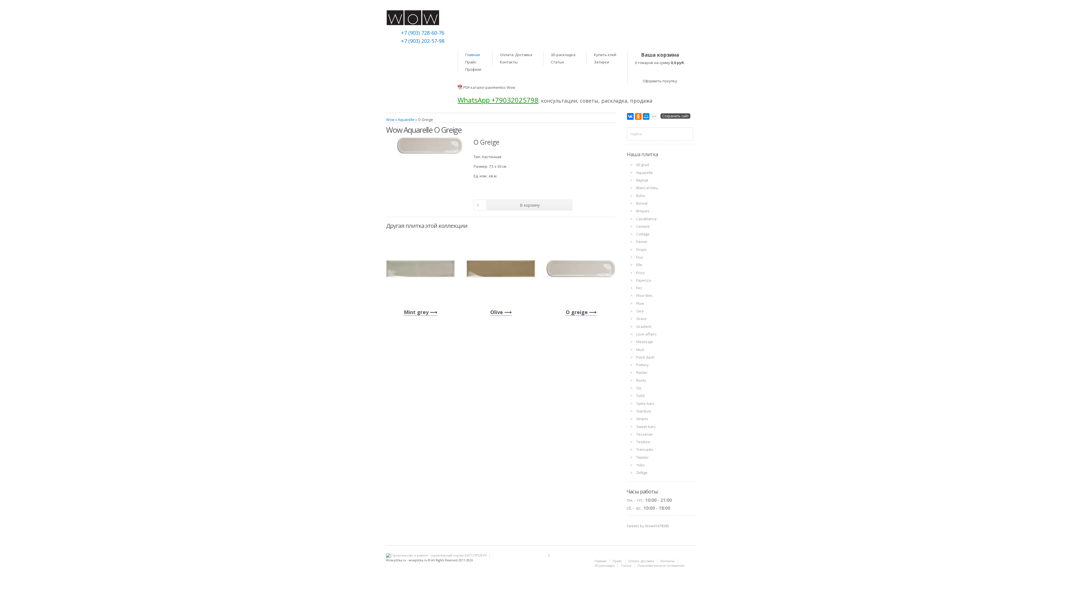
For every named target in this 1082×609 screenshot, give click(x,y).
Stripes (642, 418)
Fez (639, 287)
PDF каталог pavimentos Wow (489, 87)
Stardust (643, 411)
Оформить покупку (660, 80)
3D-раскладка (563, 54)
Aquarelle (406, 119)
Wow (390, 119)
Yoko (640, 464)
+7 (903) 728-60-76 (422, 32)
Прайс (470, 62)
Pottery (642, 364)
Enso (640, 272)
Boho (640, 195)
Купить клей (605, 54)
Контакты (509, 62)
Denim (641, 241)
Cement (642, 226)
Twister (642, 457)
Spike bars (645, 403)
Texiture (643, 441)
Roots (641, 380)
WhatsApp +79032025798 (498, 100)
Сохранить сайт (675, 116)
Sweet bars (646, 426)
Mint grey (416, 312)
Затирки (601, 62)
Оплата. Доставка (516, 54)
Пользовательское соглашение (660, 566)
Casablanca (646, 218)
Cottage (642, 234)
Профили (473, 69)
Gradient (643, 326)
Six (638, 387)
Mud (640, 349)
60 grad (642, 164)
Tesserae (644, 434)
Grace (641, 318)
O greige (577, 312)
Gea (640, 311)
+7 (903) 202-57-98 (422, 40)
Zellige (642, 472)
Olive (496, 312)
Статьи (557, 62)
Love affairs (646, 334)
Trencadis (644, 449)
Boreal (642, 203)
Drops (641, 249)
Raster (642, 372)
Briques (642, 210)
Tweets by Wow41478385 (648, 525)
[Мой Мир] (646, 116)
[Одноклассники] (638, 116)
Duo (639, 257)
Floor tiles (644, 295)
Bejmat (642, 180)
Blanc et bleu (647, 187)
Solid (640, 395)
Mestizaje (644, 341)
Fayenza (643, 280)
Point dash (645, 357)
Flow (640, 303)
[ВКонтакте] (630, 116)
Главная (472, 54)
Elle (639, 264)
